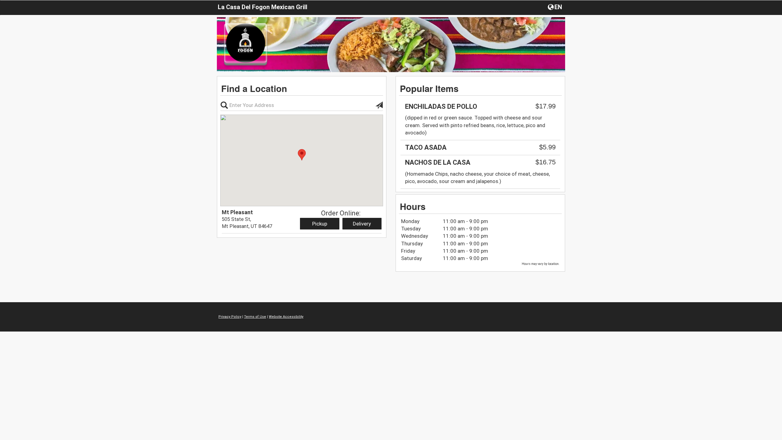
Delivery (362, 224)
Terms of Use (255, 317)
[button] (555, 7)
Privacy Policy (229, 317)
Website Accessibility (286, 317)
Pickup (319, 224)
